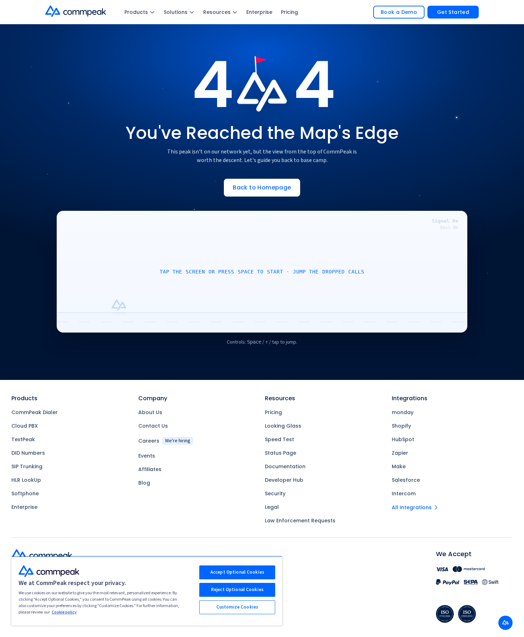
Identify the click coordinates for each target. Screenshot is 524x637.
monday (402, 412)
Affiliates (149, 469)
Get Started (453, 12)
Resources (217, 12)
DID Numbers (28, 452)
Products (136, 12)
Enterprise (259, 12)
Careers (164, 440)
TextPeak (23, 439)
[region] (146, 591)
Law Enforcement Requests (300, 520)
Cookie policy (64, 612)
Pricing (289, 12)
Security (275, 493)
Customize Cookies (237, 607)
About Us (150, 412)
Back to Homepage (262, 187)
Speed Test (279, 439)
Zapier (400, 452)
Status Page (280, 452)
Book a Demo (399, 12)
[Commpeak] (76, 11)
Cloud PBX (24, 425)
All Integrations (412, 507)
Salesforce (406, 479)
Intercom (404, 493)
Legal (272, 507)
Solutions (175, 12)
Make (399, 466)
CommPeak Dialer (34, 412)
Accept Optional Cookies (237, 572)
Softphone (25, 493)
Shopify (401, 425)
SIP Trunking (26, 466)
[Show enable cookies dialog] (505, 623)
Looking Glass (283, 425)
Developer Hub (284, 479)
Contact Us (153, 425)
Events (146, 455)
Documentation (285, 466)
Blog (144, 482)
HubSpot (403, 439)
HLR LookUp (26, 479)
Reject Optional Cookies (237, 589)
